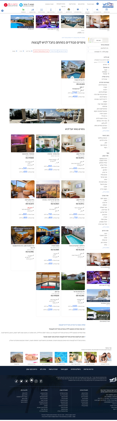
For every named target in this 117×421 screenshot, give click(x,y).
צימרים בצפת (64, 404)
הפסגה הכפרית (55, 246)
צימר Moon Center (105, 303)
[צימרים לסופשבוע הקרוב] (9, 6)
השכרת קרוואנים (49, 4)
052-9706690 (30, 158)
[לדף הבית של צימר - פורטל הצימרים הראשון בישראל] (113, 382)
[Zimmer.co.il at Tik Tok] (16, 380)
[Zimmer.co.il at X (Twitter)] (21, 380)
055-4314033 (80, 84)
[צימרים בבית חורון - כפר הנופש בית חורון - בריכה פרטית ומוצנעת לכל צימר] (22, 244)
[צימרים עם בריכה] (97, 10)
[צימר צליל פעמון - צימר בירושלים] (72, 152)
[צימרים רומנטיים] (90, 362)
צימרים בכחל (64, 398)
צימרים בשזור (64, 397)
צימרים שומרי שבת (75, 364)
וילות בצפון (24, 395)
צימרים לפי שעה (44, 404)
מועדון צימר (114, 407)
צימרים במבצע (44, 393)
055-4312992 (80, 295)
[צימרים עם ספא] (31, 362)
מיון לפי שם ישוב (62, 51)
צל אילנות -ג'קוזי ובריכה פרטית (76, 246)
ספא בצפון (24, 398)
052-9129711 (80, 158)
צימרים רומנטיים (90, 364)
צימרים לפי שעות (51, 12)
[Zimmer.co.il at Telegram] (26, 380)
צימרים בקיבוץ (32, 12)
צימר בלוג (43, 369)
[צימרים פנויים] (106, 10)
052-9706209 (55, 295)
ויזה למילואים (69, 12)
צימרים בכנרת (84, 402)
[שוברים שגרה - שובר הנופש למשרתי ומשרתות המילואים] (68, 10)
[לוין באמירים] (22, 16)
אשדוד (74, 82)
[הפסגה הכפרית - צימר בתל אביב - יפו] (47, 244)
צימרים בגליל (85, 406)
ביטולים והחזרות (76, 369)
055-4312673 (30, 204)
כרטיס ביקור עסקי (31, 369)
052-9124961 (30, 252)
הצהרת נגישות (53, 369)
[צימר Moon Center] (98, 301)
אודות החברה (113, 405)
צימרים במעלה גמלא (63, 411)
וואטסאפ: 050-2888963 (110, 396)
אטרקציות (23, 12)
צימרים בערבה (84, 400)
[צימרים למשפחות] (105, 362)
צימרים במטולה (64, 400)
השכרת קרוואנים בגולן (105, 321)
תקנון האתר (64, 369)
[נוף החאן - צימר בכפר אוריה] (47, 290)
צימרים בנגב (85, 398)
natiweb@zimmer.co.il (110, 402)
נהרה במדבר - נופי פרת (53, 154)
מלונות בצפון (24, 402)
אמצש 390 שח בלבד (104, 29)
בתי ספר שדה (44, 409)
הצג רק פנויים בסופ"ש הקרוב (41, 51)
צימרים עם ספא (31, 364)
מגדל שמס (108, 304)
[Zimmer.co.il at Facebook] (41, 380)
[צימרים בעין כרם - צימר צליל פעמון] (72, 198)
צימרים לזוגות (72, 4)
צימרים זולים (44, 395)
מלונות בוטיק (24, 400)
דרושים (115, 409)
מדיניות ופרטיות (88, 369)
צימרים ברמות (64, 407)
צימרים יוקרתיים (77, 12)
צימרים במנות (64, 409)
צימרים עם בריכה (97, 12)
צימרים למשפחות (61, 4)
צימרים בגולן (85, 404)
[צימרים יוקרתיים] (78, 10)
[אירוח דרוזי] (60, 10)
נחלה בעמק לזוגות (29, 200)
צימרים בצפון (81, 4)
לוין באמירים (31, 29)
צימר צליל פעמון (80, 154)
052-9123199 (80, 250)
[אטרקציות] (23, 10)
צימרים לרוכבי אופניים (42, 407)
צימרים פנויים (107, 12)
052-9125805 (55, 250)
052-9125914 (55, 204)
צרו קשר (63, 6)
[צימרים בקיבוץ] (32, 10)
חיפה (109, 268)
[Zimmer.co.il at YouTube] (31, 378)
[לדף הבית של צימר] (108, 7)
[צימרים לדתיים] (41, 10)
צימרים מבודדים (46, 364)
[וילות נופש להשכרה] (87, 10)
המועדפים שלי (90, 4)
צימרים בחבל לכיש (66, 37)
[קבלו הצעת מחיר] (26, 6)
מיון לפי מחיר (54, 51)
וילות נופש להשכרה (87, 12)
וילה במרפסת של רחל (79, 292)
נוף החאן (57, 292)
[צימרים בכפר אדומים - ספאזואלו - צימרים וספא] (22, 152)
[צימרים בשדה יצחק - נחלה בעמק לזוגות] (22, 198)
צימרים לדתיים (41, 12)
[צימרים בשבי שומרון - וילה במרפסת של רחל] (72, 290)
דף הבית (114, 404)
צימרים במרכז (76, 37)
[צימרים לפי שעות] (51, 10)
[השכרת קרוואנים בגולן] (98, 319)
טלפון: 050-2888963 (111, 395)
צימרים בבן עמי (64, 402)
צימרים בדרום (84, 397)
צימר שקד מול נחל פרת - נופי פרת (50, 200)
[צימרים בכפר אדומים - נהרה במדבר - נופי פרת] (47, 152)
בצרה (109, 286)
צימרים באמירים (64, 393)
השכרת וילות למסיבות (22, 397)
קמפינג (46, 406)
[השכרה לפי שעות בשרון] (47, 16)
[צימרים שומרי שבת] (75, 362)
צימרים (83, 37)
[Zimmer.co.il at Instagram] (36, 380)
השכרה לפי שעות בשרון (53, 29)
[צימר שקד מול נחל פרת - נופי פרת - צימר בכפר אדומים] (47, 198)
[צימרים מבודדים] (46, 362)
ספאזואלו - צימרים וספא (28, 154)
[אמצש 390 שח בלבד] (97, 16)
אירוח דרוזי (59, 12)
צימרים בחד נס (64, 395)
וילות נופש (24, 393)
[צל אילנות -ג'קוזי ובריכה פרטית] (72, 244)
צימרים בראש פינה (63, 406)
